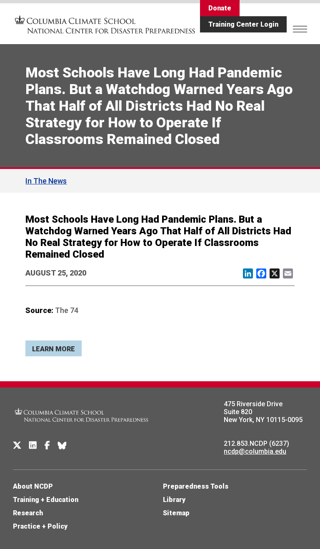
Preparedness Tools (195, 486)
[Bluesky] (62, 445)
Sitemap (176, 513)
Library (174, 500)
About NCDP (33, 486)
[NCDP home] (81, 427)
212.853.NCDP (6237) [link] (256, 443)
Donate (219, 8)
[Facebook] (47, 445)
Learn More (53, 349)
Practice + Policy (40, 526)
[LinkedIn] (33, 445)
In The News (46, 180)
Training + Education (45, 500)
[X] (17, 445)
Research (28, 513)
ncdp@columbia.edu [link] (255, 451)
